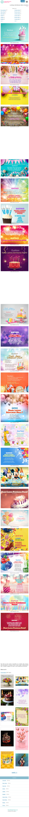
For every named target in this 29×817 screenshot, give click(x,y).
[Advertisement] (14, 143)
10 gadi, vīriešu (17, 15)
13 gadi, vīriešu (17, 19)
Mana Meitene (4, 799)
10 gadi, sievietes (17, 10)
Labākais (2, 17)
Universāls (3, 672)
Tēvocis (3, 805)
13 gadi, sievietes (17, 13)
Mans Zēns (2, 13)
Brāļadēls (2, 19)
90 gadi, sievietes (17, 11)
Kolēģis (2, 15)
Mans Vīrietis (3, 11)
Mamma (3, 802)
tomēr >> (14, 772)
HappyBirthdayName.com (13, 809)
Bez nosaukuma (3, 10)
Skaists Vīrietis (4, 797)
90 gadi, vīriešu (17, 17)
